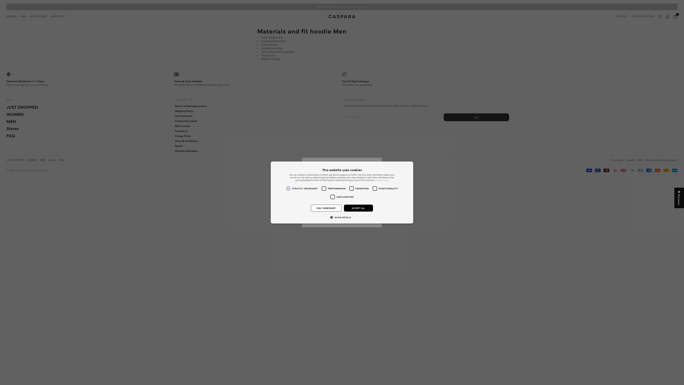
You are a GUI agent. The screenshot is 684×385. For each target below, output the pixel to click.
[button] (342, 217)
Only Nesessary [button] (326, 208)
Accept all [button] (358, 208)
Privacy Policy (382, 180)
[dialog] (342, 192)
